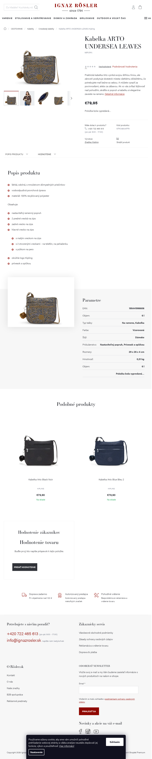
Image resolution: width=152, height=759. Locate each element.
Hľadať (36, 7)
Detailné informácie (115, 94)
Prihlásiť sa (89, 711)
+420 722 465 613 (32, 633)
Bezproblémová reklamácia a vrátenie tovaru (114, 597)
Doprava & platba (88, 652)
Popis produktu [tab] (14, 154)
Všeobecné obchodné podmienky (96, 632)
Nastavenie (36, 752)
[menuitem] (7, 18)
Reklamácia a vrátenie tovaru (93, 645)
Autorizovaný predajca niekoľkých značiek (76, 597)
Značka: (92, 142)
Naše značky (13, 688)
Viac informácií (66, 746)
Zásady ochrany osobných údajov (96, 639)
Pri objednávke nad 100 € (40, 595)
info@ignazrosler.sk (35, 640)
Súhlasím (115, 742)
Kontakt (11, 675)
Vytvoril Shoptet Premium (133, 752)
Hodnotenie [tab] (44, 154)
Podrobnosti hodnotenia (124, 66)
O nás (10, 681)
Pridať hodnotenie (25, 567)
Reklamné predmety (17, 701)
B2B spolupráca (15, 694)
